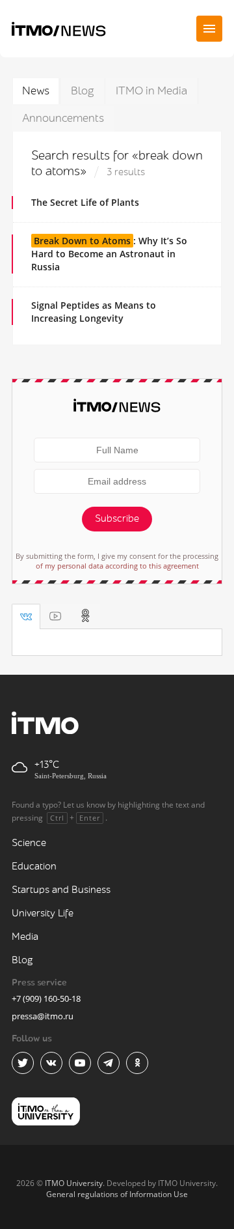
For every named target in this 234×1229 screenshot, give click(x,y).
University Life (42, 913)
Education (34, 866)
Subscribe (117, 519)
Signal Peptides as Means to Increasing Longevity (93, 311)
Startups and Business (61, 890)
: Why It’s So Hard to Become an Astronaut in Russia (109, 253)
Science (29, 843)
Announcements (63, 118)
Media (25, 937)
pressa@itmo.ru (42, 1016)
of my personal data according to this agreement (117, 566)
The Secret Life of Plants (85, 202)
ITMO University (74, 1183)
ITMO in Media (151, 91)
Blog (82, 91)
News (35, 91)
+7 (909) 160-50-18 (46, 998)
